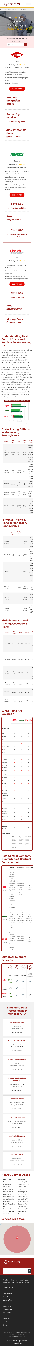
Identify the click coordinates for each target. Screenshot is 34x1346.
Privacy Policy (16, 1333)
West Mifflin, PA (8, 1197)
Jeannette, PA (22, 1182)
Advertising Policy (19, 1335)
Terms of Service (7, 1333)
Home (1, 9)
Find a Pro (6, 1319)
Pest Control (7, 1313)
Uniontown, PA (23, 1197)
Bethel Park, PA (8, 1192)
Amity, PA (6, 1214)
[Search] (29, 1271)
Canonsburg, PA (8, 1199)
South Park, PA (8, 1187)
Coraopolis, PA (23, 1209)
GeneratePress (17, 1343)
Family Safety (7, 1306)
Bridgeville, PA (22, 1179)
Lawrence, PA (7, 1202)
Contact (5, 1325)
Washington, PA (23, 1184)
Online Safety (7, 1300)
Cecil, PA (20, 1189)
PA (18, 9)
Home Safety (7, 1297)
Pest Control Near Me (10, 9)
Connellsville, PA (8, 1209)
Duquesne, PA (8, 1194)
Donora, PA (7, 1179)
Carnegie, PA (22, 1194)
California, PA (7, 1182)
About (5, 1322)
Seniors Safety (7, 1294)
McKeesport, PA (8, 1189)
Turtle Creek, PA (8, 1211)
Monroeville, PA (23, 1187)
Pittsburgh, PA (23, 1192)
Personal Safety (8, 1309)
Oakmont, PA (22, 1204)
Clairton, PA (7, 1184)
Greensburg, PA (23, 1202)
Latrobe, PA (22, 1206)
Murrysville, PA (23, 1199)
